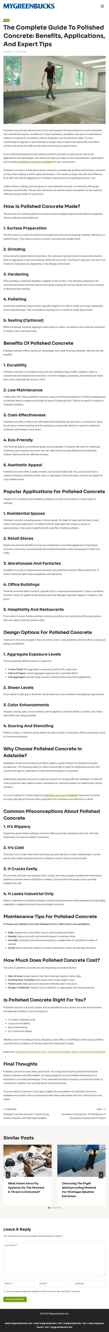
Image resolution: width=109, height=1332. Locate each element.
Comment (11, 1245)
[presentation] (27, 1161)
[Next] (101, 1175)
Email (43, 1283)
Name (9, 1283)
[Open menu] (102, 6)
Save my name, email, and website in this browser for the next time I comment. (44, 1291)
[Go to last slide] (8, 1175)
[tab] (49, 1207)
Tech (6, 20)
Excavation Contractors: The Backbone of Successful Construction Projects (84, 1114)
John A (9, 51)
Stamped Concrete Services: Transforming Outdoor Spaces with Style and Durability (60, 1052)
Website (79, 1283)
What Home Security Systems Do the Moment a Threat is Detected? (26, 1188)
